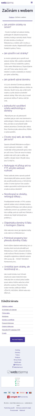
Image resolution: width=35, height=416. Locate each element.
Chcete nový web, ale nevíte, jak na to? (17, 138)
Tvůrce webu (6, 313)
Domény (17, 352)
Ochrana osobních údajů (23, 408)
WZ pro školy (17, 360)
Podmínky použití (9, 408)
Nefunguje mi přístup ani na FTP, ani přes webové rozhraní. (17, 168)
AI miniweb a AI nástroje (9, 310)
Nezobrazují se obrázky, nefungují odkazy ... (15, 195)
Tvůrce (17, 355)
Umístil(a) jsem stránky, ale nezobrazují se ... (17, 268)
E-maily (4, 333)
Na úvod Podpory (17, 339)
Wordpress (5, 316)
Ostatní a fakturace (7, 326)
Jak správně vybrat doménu (17, 80)
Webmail (22, 410)
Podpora (11, 17)
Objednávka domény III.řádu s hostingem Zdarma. (17, 224)
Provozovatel (14, 410)
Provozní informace (8, 323)
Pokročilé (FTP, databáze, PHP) (11, 330)
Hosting (17, 350)
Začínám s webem (7, 306)
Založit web (17, 362)
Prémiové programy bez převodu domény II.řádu (15, 239)
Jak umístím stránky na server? (15, 26)
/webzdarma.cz (18, 367)
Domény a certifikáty (8, 320)
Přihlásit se (18, 365)
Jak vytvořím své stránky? (16, 53)
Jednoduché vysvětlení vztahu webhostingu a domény (15, 108)
